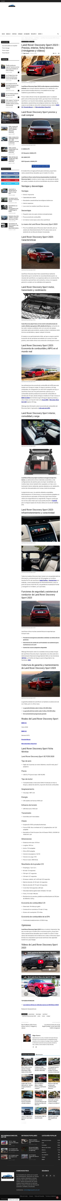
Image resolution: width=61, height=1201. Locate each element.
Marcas (8, 33)
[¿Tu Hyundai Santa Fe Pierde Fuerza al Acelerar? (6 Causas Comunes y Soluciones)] (54, 1062)
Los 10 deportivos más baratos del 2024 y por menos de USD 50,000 (11, 77)
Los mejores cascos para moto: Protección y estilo (14, 200)
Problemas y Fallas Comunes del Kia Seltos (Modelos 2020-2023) (40, 1069)
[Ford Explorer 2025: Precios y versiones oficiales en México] (27, 1095)
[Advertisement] (30, 20)
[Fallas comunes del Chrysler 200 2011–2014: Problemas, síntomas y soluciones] (4, 128)
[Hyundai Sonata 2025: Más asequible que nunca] (54, 1111)
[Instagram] (36, 1047)
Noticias (14, 33)
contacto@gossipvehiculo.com (32, 1190)
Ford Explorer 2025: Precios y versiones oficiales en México (26, 1101)
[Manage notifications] (57, 1197)
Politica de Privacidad (39, 1196)
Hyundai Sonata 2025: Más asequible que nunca (53, 1118)
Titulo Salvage (5, 48)
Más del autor (39, 1054)
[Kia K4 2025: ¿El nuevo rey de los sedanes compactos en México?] (54, 1095)
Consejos (20, 33)
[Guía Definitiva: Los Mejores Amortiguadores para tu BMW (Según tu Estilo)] (4, 207)
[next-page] (25, 1123)
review (43, 1016)
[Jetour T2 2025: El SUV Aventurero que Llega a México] (27, 1111)
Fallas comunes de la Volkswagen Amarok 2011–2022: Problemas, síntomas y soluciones (14, 140)
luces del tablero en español (9, 45)
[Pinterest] (50, 1176)
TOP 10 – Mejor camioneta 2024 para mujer (13, 1143)
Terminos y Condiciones (51, 1196)
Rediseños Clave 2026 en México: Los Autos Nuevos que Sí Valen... (14, 218)
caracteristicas (31, 1014)
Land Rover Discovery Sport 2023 (29, 1016)
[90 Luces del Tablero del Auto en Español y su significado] (24, 1149)
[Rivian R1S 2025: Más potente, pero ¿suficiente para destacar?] (54, 1078)
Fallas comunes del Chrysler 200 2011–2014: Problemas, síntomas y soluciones (13, 129)
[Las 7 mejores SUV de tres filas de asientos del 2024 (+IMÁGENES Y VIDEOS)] (3, 85)
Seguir (16, 176)
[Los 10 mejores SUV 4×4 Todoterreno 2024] (4, 1150)
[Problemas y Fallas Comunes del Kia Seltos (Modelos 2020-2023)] (40, 1062)
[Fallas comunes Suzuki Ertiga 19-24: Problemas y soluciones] (4, 149)
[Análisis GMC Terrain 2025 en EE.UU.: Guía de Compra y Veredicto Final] (27, 1078)
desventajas (38, 1014)
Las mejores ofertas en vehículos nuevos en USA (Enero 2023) (41, 1005)
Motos (39, 33)
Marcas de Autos (29, 38)
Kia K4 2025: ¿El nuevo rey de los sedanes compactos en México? (53, 1101)
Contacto (3, 1)
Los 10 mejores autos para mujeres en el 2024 (13, 1157)
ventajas (48, 1016)
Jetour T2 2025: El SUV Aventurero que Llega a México (26, 1118)
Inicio (3, 33)
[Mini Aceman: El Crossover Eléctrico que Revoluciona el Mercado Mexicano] (40, 1095)
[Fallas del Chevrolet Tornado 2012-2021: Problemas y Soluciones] (4, 158)
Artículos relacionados (28, 1054)
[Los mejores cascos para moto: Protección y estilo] (4, 200)
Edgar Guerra (26, 53)
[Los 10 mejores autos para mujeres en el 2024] (4, 1157)
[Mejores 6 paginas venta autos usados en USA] (24, 1141)
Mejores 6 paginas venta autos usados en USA (34, 1141)
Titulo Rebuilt (5, 53)
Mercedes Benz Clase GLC (43, 107)
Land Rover (36, 38)
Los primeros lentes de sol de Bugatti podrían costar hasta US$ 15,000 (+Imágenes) (51, 1026)
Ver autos (33, 33)
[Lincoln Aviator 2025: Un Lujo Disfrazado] (40, 1111)
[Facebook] (33, 1047)
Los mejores (27, 33)
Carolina (4, 122)
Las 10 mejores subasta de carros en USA (34, 1156)
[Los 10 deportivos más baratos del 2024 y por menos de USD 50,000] (3, 77)
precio (39, 1016)
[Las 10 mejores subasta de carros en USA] (3, 95)
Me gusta (16, 173)
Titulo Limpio (5, 50)
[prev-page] (22, 1123)
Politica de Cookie (24, 1196)
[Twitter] (54, 1176)
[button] (58, 34)
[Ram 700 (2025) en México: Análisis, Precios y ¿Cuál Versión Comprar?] (40, 1078)
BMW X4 (24, 731)
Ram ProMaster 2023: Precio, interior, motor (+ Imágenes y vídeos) (29, 1026)
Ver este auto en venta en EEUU (40, 166)
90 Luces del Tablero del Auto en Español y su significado (34, 1149)
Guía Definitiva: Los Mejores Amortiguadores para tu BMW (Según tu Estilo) (13, 208)
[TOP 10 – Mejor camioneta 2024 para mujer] (4, 1143)
